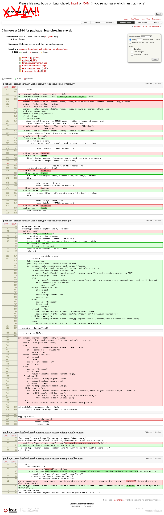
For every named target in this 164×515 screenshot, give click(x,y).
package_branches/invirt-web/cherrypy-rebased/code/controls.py (39, 84)
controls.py (27, 57)
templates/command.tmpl (34, 65)
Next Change (154, 26)
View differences (134, 36)
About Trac (146, 19)
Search (156, 22)
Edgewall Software (31, 510)
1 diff (44, 68)
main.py (26, 60)
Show (133, 39)
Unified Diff (75, 506)
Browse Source (125, 22)
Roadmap (110, 22)
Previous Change (140, 26)
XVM (86, 3)
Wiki (85, 22)
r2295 (6, 87)
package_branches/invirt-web (51, 30)
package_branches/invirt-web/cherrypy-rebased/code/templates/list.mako (43, 458)
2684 (21, 30)
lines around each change (151, 39)
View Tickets (142, 22)
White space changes (141, 54)
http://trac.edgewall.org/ (153, 510)
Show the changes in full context (142, 42)
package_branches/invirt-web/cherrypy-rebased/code (43, 49)
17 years (49, 36)
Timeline (97, 22)
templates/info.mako (32, 68)
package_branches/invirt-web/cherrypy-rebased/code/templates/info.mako (43, 432)
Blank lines (137, 49)
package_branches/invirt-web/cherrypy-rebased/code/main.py (37, 220)
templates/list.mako (31, 71)
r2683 (6, 435)
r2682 (6, 461)
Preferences (156, 19)
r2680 (6, 224)
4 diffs (34, 60)
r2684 (14, 87)
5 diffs (37, 57)
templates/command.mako (34, 63)
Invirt (74, 3)
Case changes (139, 52)
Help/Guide (135, 19)
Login (126, 19)
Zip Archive (88, 506)
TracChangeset (119, 500)
